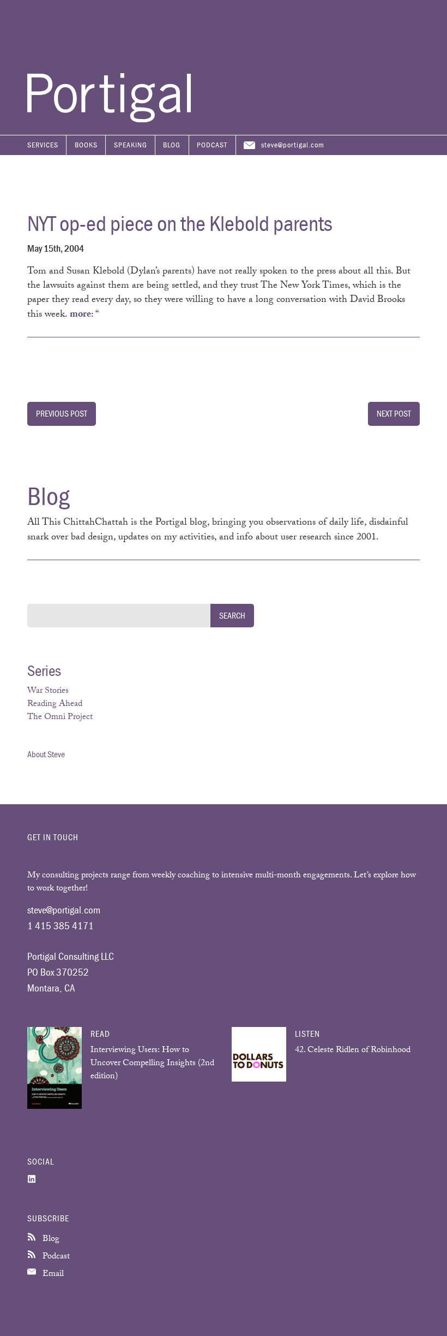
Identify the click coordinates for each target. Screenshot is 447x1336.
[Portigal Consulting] (109, 119)
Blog (171, 145)
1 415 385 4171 (60, 925)
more (80, 315)
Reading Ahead (54, 704)
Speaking (130, 145)
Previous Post (61, 413)
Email (52, 1274)
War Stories (48, 691)
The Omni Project (60, 717)
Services (42, 145)
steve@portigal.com (292, 145)
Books (86, 145)
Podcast (212, 145)
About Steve (46, 754)
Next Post (394, 413)
